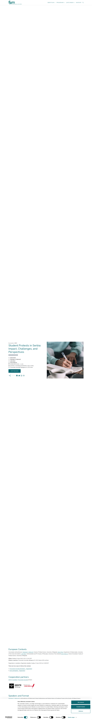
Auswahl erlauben (81, 706)
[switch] (39, 717)
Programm (60, 2)
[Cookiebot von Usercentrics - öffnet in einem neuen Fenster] (9, 717)
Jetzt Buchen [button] (14, 371)
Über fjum (50, 2)
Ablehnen (81, 711)
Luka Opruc (12, 361)
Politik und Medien (13, 355)
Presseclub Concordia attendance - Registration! (21, 668)
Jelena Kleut (13, 357)
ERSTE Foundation (12, 680)
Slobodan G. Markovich (15, 359)
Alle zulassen (81, 702)
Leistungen (70, 2)
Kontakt (78, 2)
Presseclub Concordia (23, 680)
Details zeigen (71, 717)
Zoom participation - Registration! (17, 670)
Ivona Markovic (13, 362)
